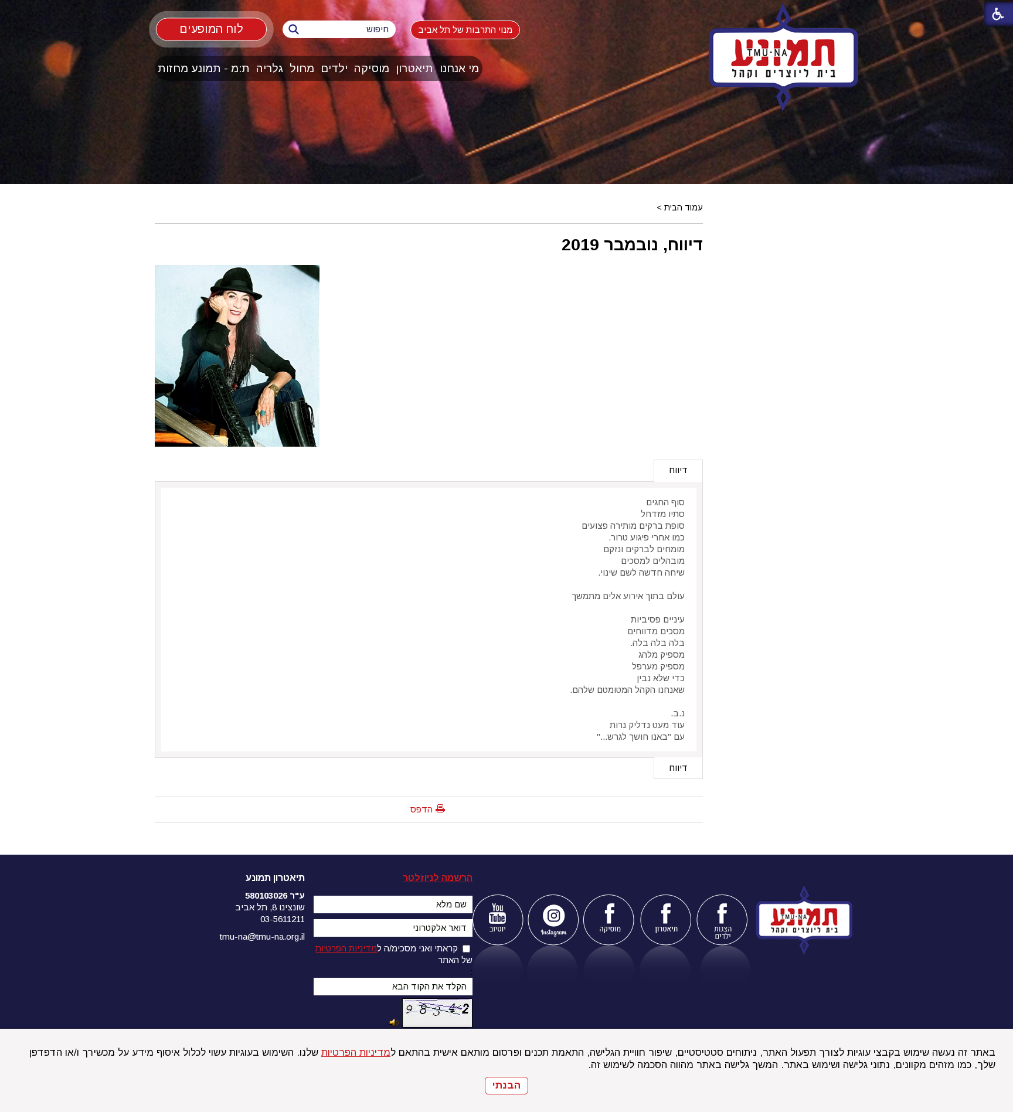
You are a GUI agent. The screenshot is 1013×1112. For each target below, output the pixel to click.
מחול (302, 68)
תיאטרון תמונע (275, 878)
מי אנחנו (459, 68)
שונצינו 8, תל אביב (270, 907)
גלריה (269, 68)
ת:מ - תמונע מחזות (204, 68)
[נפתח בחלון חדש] (497, 920)
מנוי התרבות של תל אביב (465, 30)
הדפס (421, 809)
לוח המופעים (211, 28)
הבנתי (506, 1085)
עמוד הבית (683, 207)
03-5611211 (282, 919)
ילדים (334, 68)
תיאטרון (414, 68)
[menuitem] (459, 68)
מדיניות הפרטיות (355, 1052)
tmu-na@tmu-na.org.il (262, 936)
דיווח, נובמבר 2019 (632, 244)
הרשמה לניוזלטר (437, 878)
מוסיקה (371, 68)
